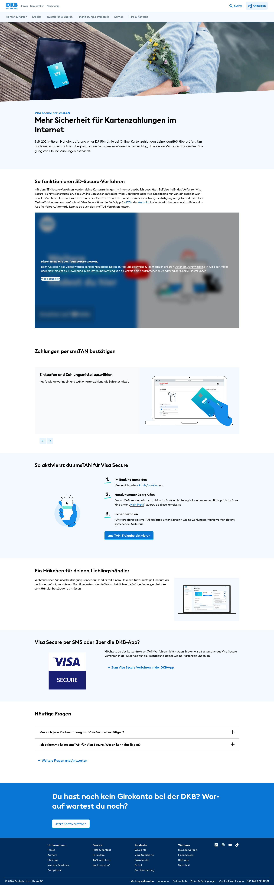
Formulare (99, 854)
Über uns (53, 860)
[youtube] (230, 845)
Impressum (163, 881)
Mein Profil (137, 504)
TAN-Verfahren (101, 860)
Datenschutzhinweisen (189, 267)
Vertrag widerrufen (142, 881)
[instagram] (223, 845)
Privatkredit (142, 860)
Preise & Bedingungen (203, 881)
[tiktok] (237, 845)
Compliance (55, 870)
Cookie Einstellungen (231, 881)
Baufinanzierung (144, 870)
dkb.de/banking (147, 485)
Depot (138, 865)
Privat (24, 5)
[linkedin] (216, 845)
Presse (51, 849)
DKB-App (183, 860)
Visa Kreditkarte (144, 854)
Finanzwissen (185, 854)
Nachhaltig (53, 5)
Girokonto (141, 849)
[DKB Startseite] (12, 6)
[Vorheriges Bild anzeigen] (42, 441)
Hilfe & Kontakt (102, 849)
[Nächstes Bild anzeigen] (50, 441)
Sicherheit (184, 865)
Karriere (52, 854)
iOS (128, 202)
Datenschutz (180, 881)
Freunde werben (187, 849)
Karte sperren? (101, 865)
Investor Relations (58, 865)
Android (143, 202)
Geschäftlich (37, 5)
